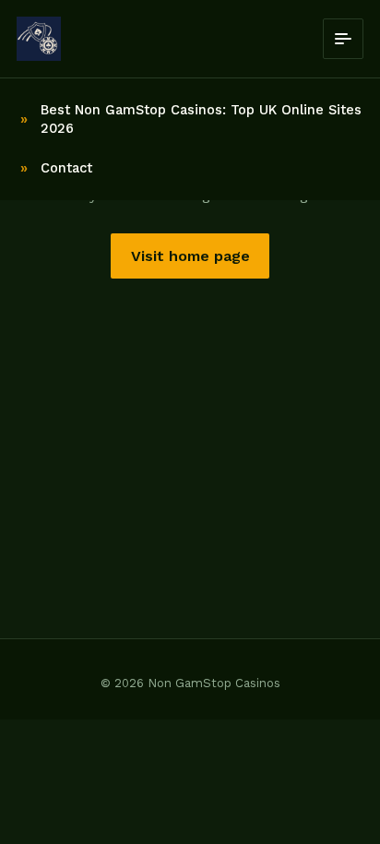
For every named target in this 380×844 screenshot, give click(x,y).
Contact (66, 168)
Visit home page (190, 256)
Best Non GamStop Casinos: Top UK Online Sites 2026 (201, 119)
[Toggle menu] (343, 38)
